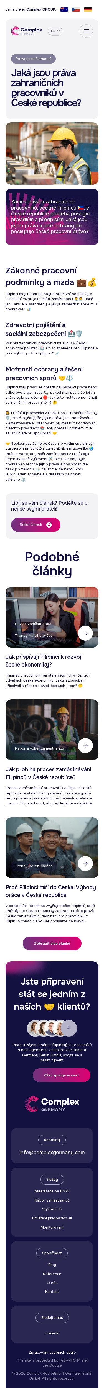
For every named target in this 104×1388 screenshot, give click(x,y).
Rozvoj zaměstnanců (33, 58)
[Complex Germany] (26, 31)
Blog (52, 1264)
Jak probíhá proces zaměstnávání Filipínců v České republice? (48, 773)
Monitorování (52, 1227)
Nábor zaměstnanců (52, 1200)
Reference (52, 1274)
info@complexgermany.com (52, 1152)
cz (53, 31)
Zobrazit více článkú (52, 943)
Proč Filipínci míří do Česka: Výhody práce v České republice (51, 891)
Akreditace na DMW (52, 1191)
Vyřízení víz (52, 1209)
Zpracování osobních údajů (52, 1352)
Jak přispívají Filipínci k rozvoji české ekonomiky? (44, 660)
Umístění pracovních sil (52, 1218)
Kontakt (52, 1291)
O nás (52, 1282)
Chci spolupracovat (61, 1075)
